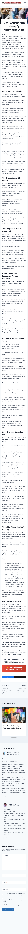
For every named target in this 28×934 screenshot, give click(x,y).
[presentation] (14, 715)
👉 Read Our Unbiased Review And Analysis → (14, 668)
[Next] (24, 721)
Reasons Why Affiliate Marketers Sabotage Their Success (21, 690)
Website (5, 889)
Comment (6, 855)
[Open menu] (25, 3)
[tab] (12, 737)
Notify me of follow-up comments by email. (13, 900)
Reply (4, 796)
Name (5, 876)
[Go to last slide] (4, 721)
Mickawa (11, 804)
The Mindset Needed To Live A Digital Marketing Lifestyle (7, 690)
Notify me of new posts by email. (13, 905)
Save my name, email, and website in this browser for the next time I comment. (14, 894)
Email (5, 882)
